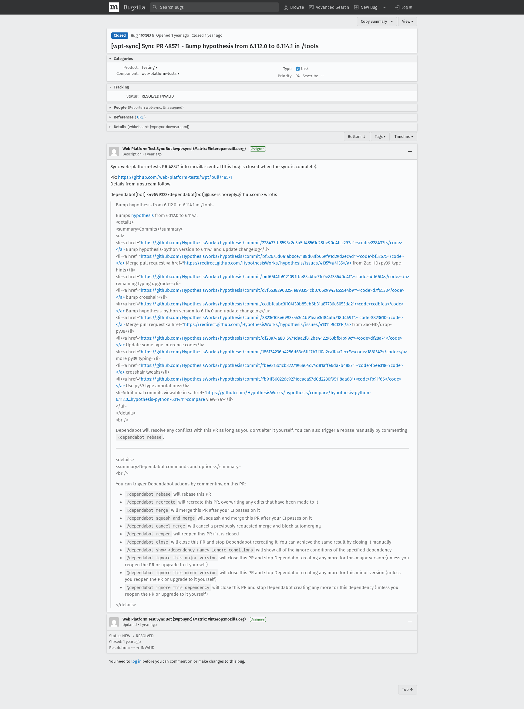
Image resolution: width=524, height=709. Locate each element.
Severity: (310, 76)
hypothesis (142, 215)
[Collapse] (410, 151)
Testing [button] (150, 67)
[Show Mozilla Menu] (114, 7)
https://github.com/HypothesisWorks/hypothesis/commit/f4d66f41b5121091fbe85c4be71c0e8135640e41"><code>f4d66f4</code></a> (275, 276)
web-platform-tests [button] (161, 73)
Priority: (285, 76)
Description (132, 154)
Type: (287, 68)
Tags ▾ (380, 136)
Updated (130, 625)
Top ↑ (407, 689)
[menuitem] (294, 7)
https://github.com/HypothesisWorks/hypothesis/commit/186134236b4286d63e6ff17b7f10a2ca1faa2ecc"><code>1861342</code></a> (274, 351)
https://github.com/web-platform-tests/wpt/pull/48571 (175, 177)
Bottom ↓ (357, 136)
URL (140, 117)
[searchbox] (214, 7)
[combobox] (214, 7)
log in (136, 661)
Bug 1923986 (142, 35)
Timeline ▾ (404, 136)
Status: (132, 96)
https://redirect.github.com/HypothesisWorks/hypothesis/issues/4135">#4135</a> (267, 263)
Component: (127, 73)
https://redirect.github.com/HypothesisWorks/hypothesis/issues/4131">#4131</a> (267, 324)
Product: (131, 67)
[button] (403, 7)
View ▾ (407, 21)
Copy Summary (374, 21)
